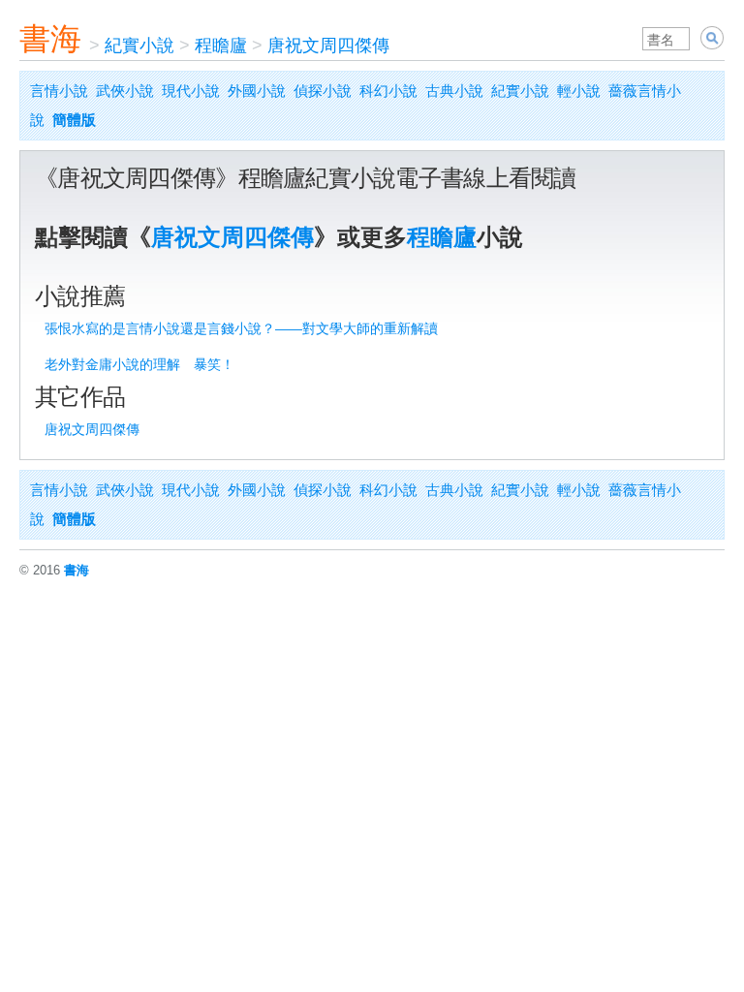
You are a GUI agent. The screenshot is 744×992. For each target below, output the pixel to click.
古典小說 (454, 90)
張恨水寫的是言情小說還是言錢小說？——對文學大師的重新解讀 (241, 328)
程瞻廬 (221, 45)
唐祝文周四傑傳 (328, 45)
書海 (50, 38)
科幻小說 (388, 90)
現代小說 (191, 90)
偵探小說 (323, 90)
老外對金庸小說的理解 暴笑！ (139, 364)
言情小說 (59, 90)
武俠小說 (125, 90)
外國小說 (257, 90)
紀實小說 (139, 45)
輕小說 (579, 90)
